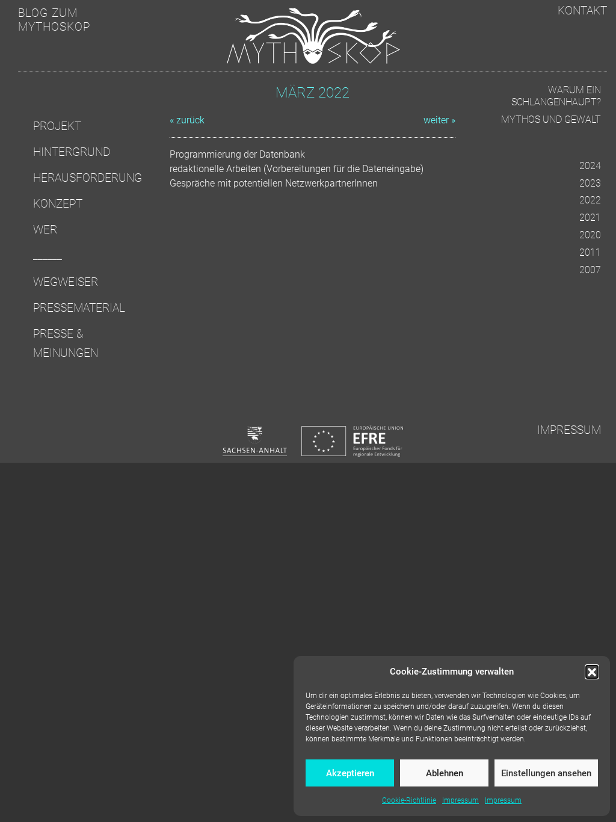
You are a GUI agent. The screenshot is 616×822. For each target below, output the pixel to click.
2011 (590, 252)
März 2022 (313, 92)
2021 (590, 217)
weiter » (439, 120)
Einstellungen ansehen (546, 773)
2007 (590, 270)
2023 (590, 183)
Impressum (460, 800)
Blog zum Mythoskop (54, 20)
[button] (592, 672)
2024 (590, 166)
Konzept (57, 204)
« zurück (187, 120)
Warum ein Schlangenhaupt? (556, 96)
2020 (590, 235)
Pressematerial (79, 308)
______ (47, 255)
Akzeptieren (350, 773)
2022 (590, 200)
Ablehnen (444, 773)
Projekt (57, 126)
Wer (45, 229)
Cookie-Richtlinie (409, 800)
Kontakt (582, 10)
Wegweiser (65, 282)
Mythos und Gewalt (551, 119)
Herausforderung (87, 178)
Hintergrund (71, 152)
